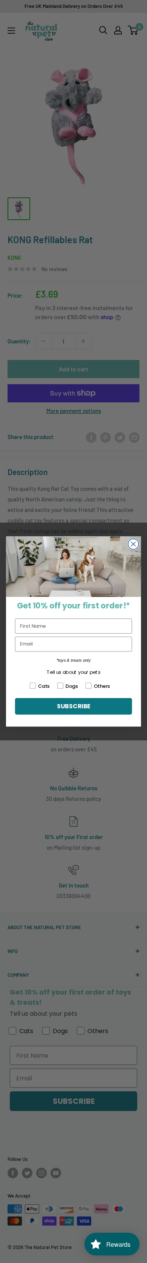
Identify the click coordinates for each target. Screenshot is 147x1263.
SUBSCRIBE (73, 706)
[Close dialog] (133, 544)
